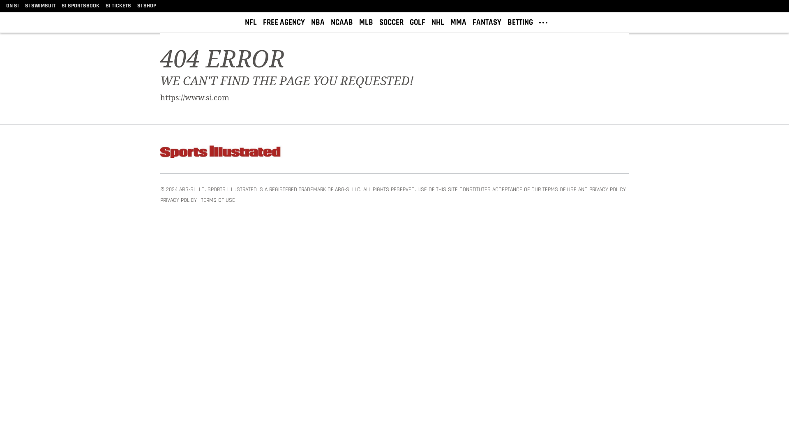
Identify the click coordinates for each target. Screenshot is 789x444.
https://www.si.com (194, 97)
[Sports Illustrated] (222, 153)
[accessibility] (776, 22)
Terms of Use (218, 200)
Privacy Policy (178, 200)
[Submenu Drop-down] (543, 21)
